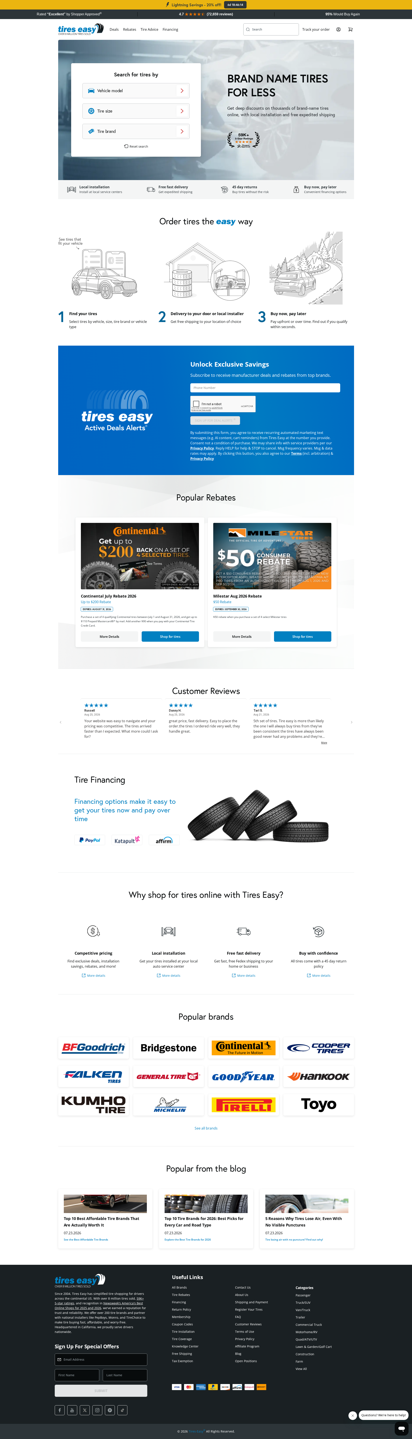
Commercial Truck (309, 1325)
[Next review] (351, 722)
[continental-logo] (243, 1048)
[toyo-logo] (319, 1104)
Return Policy (181, 1309)
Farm (299, 1361)
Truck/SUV (303, 1302)
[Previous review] (60, 722)
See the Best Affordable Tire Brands (86, 1239)
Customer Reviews (248, 1324)
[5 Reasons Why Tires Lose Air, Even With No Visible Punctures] (306, 1204)
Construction (305, 1354)
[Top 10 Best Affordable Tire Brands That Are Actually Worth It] (105, 1204)
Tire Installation (183, 1331)
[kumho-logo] (93, 1104)
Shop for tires (170, 636)
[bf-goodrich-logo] (93, 1048)
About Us (241, 1295)
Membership (181, 1317)
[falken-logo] (93, 1076)
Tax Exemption (182, 1361)
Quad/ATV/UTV (306, 1339)
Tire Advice (149, 29)
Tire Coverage (182, 1339)
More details (96, 975)
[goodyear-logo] (243, 1076)
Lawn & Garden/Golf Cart (314, 1347)
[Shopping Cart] (350, 29)
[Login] (338, 29)
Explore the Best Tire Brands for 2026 (188, 1239)
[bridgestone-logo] (168, 1048)
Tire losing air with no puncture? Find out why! (294, 1239)
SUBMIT (101, 1390)
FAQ (238, 1317)
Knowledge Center (185, 1346)
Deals (114, 29)
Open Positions (246, 1361)
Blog (238, 1354)
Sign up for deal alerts (215, 420)
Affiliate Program (247, 1346)
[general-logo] (168, 1076)
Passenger (303, 1295)
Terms (296, 453)
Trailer (300, 1317)
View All (301, 1369)
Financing (170, 29)
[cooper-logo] (319, 1048)
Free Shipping (182, 1354)
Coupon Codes (182, 1324)
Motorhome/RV (306, 1332)
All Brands (179, 1287)
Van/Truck (303, 1310)
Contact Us (243, 1287)
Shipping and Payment (251, 1302)
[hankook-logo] (319, 1076)
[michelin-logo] (168, 1104)
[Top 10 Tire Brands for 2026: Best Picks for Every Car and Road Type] (206, 1204)
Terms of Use (244, 1331)
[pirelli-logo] (243, 1104)
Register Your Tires (249, 1309)
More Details (109, 636)
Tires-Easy (197, 1431)
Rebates (129, 29)
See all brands (206, 1128)
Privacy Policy (202, 448)
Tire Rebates (181, 1295)
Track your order (316, 29)
